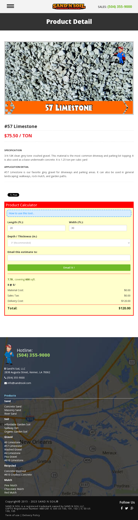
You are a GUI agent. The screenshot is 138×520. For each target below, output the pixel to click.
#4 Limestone (12, 453)
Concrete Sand (12, 406)
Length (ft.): (16, 222)
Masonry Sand (12, 410)
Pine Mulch (10, 485)
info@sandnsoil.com (19, 383)
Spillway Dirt (11, 428)
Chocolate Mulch (14, 489)
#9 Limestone (12, 442)
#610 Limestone (13, 460)
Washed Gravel (13, 449)
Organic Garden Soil (15, 431)
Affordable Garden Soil (17, 424)
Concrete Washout (15, 471)
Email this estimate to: (22, 252)
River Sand (10, 413)
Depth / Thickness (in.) (22, 236)
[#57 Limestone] (69, 77)
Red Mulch (10, 492)
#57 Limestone (13, 446)
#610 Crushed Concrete (18, 474)
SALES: (115, 7)
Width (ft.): (76, 222)
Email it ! (69, 267)
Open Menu (10, 6)
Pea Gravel (10, 456)
